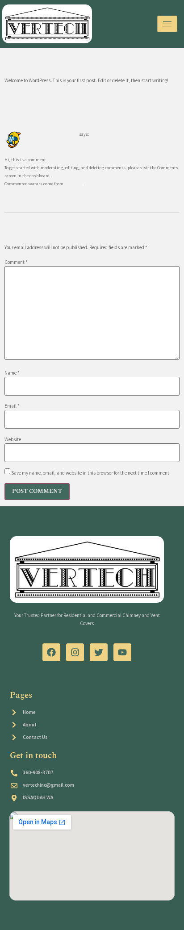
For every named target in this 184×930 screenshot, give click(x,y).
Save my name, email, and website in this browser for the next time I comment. (91, 473)
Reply (10, 196)
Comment (16, 262)
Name (12, 373)
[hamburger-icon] (167, 24)
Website (12, 439)
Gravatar (74, 183)
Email (12, 406)
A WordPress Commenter (53, 134)
